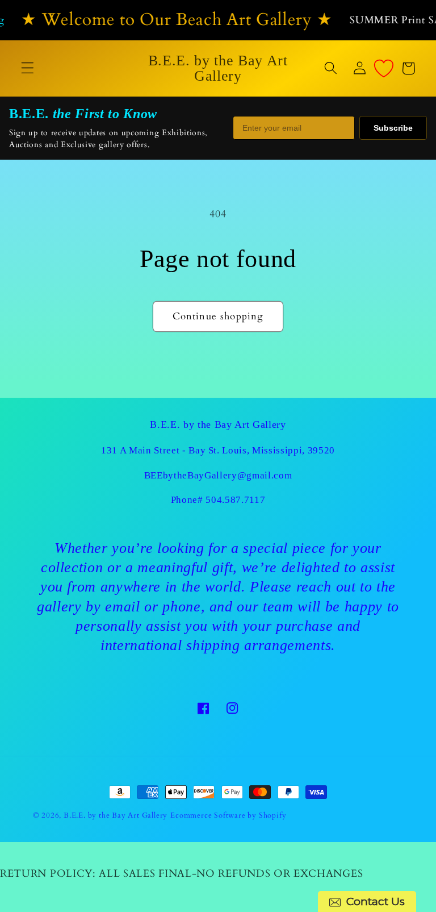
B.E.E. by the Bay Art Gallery (115, 815)
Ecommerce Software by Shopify (228, 815)
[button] (27, 68)
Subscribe (393, 127)
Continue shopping (218, 316)
